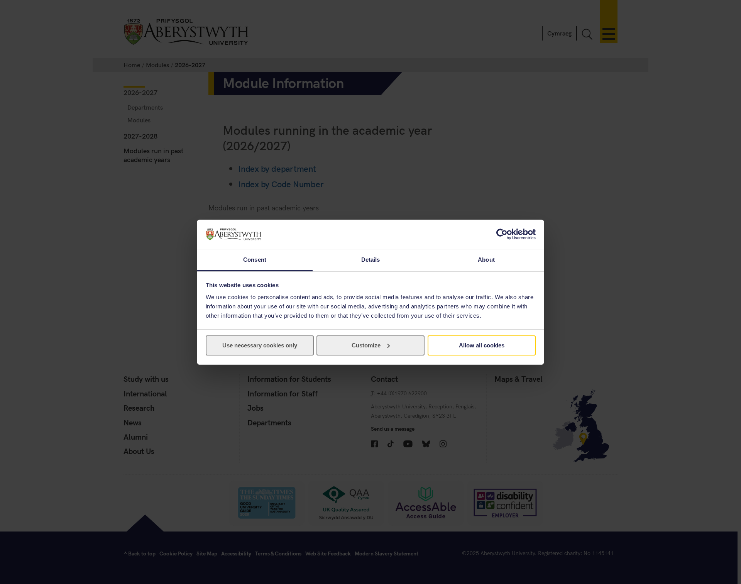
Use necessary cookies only (259, 345)
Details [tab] (370, 259)
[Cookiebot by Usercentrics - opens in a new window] (502, 234)
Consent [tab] (254, 259)
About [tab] (486, 259)
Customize (366, 345)
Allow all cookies (481, 345)
